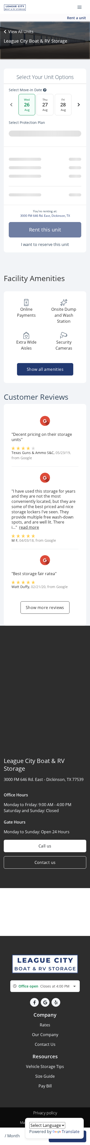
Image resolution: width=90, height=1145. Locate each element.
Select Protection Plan (27, 123)
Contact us (45, 862)
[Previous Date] (11, 104)
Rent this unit (45, 229)
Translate (71, 1131)
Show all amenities (44, 369)
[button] (34, 1002)
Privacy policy (45, 1113)
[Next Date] (78, 104)
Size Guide (45, 1076)
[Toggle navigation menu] (81, 7)
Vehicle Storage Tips (45, 1066)
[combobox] (45, 986)
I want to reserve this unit (45, 244)
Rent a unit (76, 17)
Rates (45, 1025)
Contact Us (45, 1044)
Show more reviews (45, 607)
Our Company (45, 1034)
